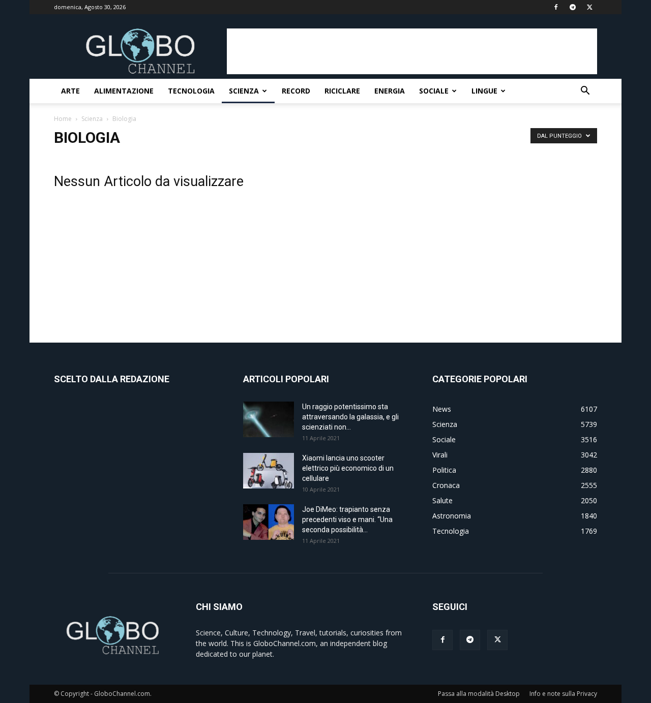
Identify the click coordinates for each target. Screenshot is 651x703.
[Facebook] (556, 7)
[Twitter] (589, 7)
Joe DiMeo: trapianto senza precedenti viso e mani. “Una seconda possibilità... (347, 519)
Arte (70, 91)
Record (296, 91)
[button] (585, 92)
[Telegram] (572, 7)
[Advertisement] (412, 51)
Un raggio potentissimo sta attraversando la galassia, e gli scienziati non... (350, 417)
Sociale (434, 91)
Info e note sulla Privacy (563, 693)
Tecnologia (191, 91)
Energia (389, 91)
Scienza (244, 91)
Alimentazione (124, 91)
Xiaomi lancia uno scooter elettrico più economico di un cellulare (348, 468)
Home (63, 118)
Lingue (484, 91)
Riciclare (342, 91)
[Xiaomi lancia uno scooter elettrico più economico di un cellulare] (268, 470)
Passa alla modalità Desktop (479, 693)
